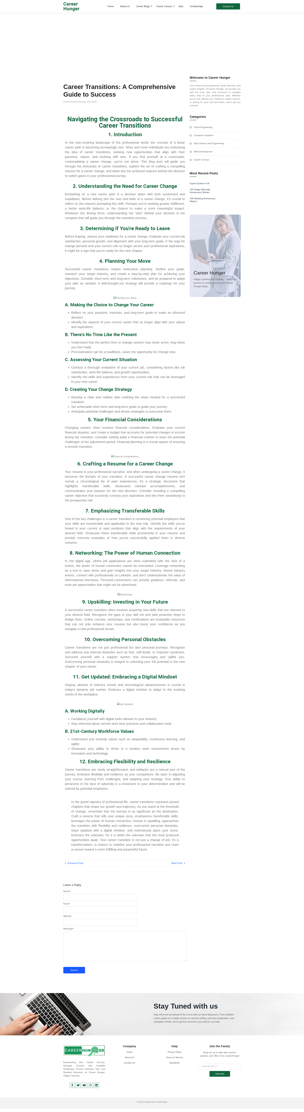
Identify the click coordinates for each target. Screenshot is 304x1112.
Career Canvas (164, 6)
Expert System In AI (199, 183)
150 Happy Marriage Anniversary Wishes (200, 191)
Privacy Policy (174, 1052)
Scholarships (196, 6)
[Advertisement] (152, 36)
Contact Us (129, 1062)
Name (67, 891)
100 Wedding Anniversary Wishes (202, 200)
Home (111, 6)
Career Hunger (71, 6)
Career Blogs (143, 6)
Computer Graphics (203, 135)
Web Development (203, 152)
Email (66, 904)
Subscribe (219, 1074)
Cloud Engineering (203, 127)
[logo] (84, 1051)
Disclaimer (174, 1062)
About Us (125, 6)
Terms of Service (174, 1057)
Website (67, 916)
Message (68, 928)
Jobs (180, 6)
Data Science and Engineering (209, 143)
